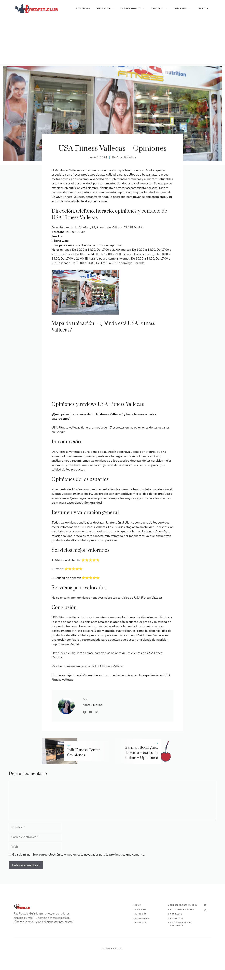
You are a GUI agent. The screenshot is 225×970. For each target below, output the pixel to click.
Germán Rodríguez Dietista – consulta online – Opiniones (141, 752)
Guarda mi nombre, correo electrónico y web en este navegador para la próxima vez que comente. (78, 855)
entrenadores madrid (183, 905)
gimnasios (141, 922)
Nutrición (103, 8)
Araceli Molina (126, 157)
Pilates (203, 8)
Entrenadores (131, 8)
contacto (176, 914)
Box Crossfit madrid (183, 909)
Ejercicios (83, 8)
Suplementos (143, 918)
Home (138, 905)
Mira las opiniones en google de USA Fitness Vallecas (88, 666)
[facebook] (205, 910)
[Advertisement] (112, 41)
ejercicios (140, 909)
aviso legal (177, 918)
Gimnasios (180, 8)
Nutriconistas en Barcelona (181, 924)
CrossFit (157, 8)
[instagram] (205, 905)
